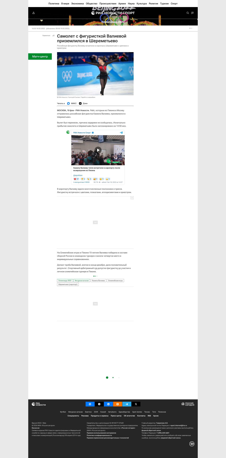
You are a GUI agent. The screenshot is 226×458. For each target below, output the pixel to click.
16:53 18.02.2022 (38, 28)
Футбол (63, 412)
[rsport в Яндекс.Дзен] (99, 404)
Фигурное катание (82, 281)
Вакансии (35, 428)
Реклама (85, 416)
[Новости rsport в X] (135, 404)
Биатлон (88, 412)
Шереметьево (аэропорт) (67, 284)
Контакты (141, 416)
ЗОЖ (96, 412)
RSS (149, 416)
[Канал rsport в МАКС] (90, 404)
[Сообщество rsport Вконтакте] (108, 404)
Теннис (147, 412)
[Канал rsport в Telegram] (126, 404)
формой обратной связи (151, 430)
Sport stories (137, 412)
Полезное (162, 412)
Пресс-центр (116, 416)
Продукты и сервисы (99, 416)
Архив (155, 416)
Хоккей (103, 412)
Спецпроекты (73, 416)
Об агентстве (129, 416)
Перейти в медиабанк (88, 97)
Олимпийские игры (115, 281)
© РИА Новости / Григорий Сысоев (68, 97)
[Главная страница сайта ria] (105, 13)
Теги (154, 412)
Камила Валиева (98, 281)
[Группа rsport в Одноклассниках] (117, 404)
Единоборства (124, 412)
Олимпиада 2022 (64, 281)
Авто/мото (112, 412)
